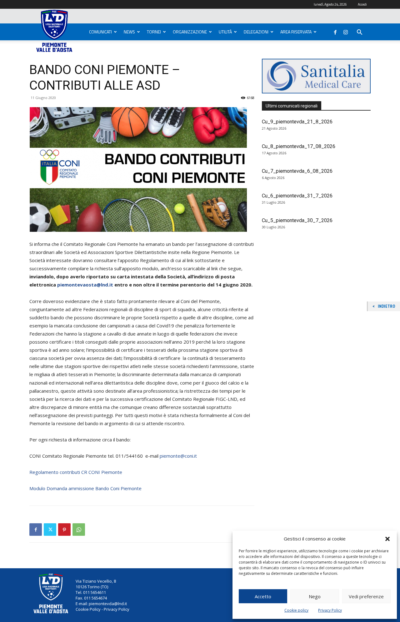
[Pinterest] (64, 529)
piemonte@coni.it (178, 456)
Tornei (154, 31)
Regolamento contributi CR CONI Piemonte (75, 472)
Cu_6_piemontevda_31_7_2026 (297, 196)
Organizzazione (190, 31)
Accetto (263, 596)
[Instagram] (345, 30)
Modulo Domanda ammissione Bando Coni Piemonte (85, 488)
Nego (315, 596)
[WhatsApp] (78, 529)
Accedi (362, 4)
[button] (387, 539)
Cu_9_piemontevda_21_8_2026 (297, 122)
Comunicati (100, 31)
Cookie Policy (88, 609)
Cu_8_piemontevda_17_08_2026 (298, 146)
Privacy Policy (330, 610)
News (129, 31)
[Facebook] (335, 30)
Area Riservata (296, 31)
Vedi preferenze (366, 596)
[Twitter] (50, 529)
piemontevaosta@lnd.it (85, 284)
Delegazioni (256, 31)
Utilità (225, 31)
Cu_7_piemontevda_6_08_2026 (297, 171)
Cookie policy (296, 610)
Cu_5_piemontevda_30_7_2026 (297, 220)
